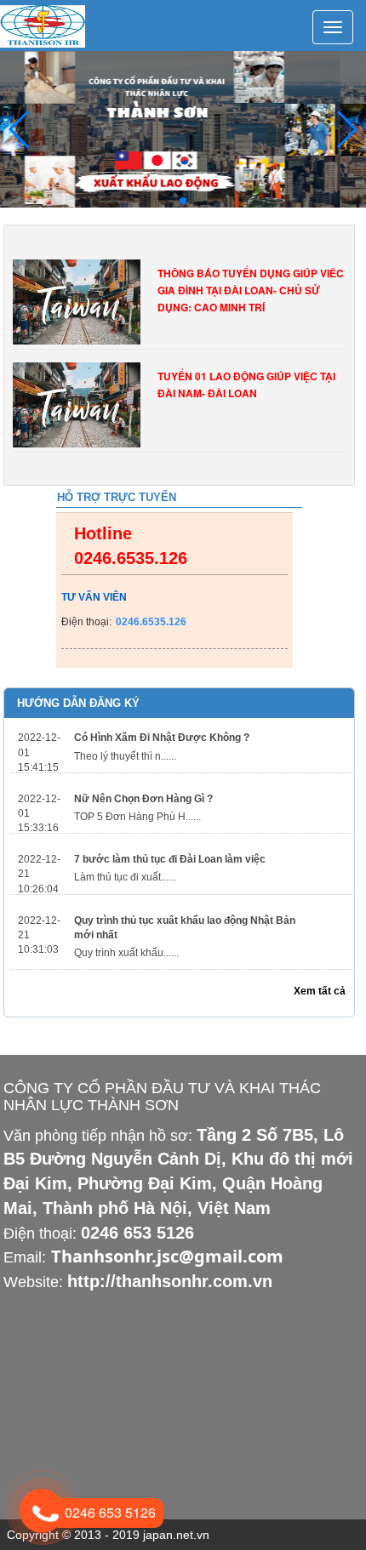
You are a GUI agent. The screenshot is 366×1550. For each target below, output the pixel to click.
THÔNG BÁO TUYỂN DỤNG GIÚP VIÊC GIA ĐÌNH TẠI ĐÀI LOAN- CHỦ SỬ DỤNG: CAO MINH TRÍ (250, 290)
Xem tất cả (320, 991)
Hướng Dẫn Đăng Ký (78, 703)
